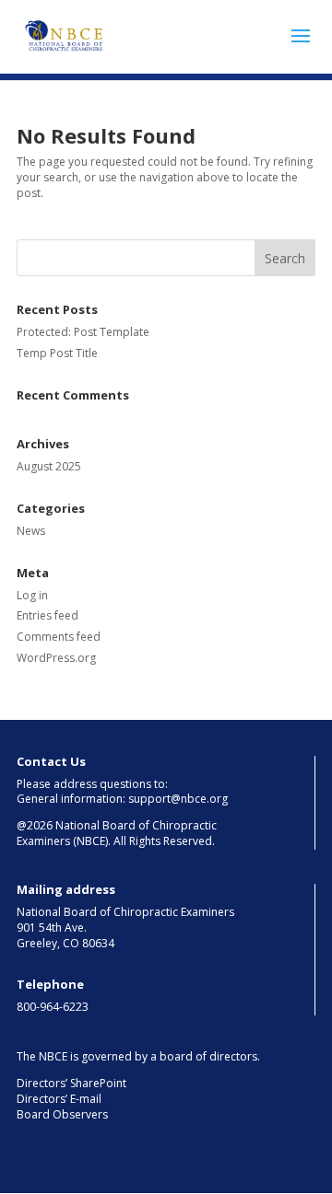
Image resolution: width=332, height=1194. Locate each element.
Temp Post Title (57, 353)
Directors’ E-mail (59, 1099)
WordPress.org (56, 658)
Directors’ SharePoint (71, 1083)
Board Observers (62, 1114)
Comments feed (59, 636)
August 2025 (49, 466)
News (31, 531)
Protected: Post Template (83, 332)
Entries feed (47, 615)
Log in (32, 595)
